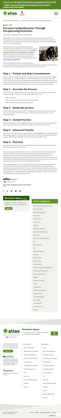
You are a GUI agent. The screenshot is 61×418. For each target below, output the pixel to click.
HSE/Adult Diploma (38, 251)
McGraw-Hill (47, 78)
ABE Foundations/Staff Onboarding (42, 206)
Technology (36, 300)
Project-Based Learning (49, 383)
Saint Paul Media (11, 413)
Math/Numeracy (37, 258)
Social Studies (37, 287)
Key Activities (26, 344)
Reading (35, 277)
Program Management (39, 274)
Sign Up (8, 208)
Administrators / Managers (31, 351)
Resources (44, 344)
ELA (34, 241)
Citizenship (36, 222)
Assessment (36, 215)
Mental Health (37, 261)
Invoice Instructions (45, 412)
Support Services (37, 293)
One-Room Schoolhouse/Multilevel (43, 267)
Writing (35, 310)
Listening (35, 254)
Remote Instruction (38, 280)
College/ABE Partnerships (31, 365)
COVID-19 (35, 225)
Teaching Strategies (38, 297)
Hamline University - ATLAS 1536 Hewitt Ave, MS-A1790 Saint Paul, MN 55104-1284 (10, 345)
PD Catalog (55, 412)
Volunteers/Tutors (38, 306)
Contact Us (8, 351)
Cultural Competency (39, 228)
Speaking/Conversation (39, 290)
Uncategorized (37, 303)
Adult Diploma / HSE (48, 355)
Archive (16, 20)
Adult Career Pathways (39, 212)
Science (35, 284)
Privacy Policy (14, 412)
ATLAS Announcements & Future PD (39, 2)
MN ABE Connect (8, 20)
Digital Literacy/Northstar (40, 232)
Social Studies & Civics (49, 394)
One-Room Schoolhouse (30, 380)
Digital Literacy (47, 372)
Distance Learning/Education (41, 238)
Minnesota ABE (37, 264)
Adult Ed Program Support (31, 358)
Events (37, 412)
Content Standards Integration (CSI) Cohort (30, 5)
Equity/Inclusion (37, 245)
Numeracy (26, 376)
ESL (34, 248)
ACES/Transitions (38, 209)
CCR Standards (37, 219)
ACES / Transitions (29, 347)
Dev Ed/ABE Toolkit (48, 369)
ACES (44, 347)
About (32, 412)
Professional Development (40, 271)
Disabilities (36, 235)
